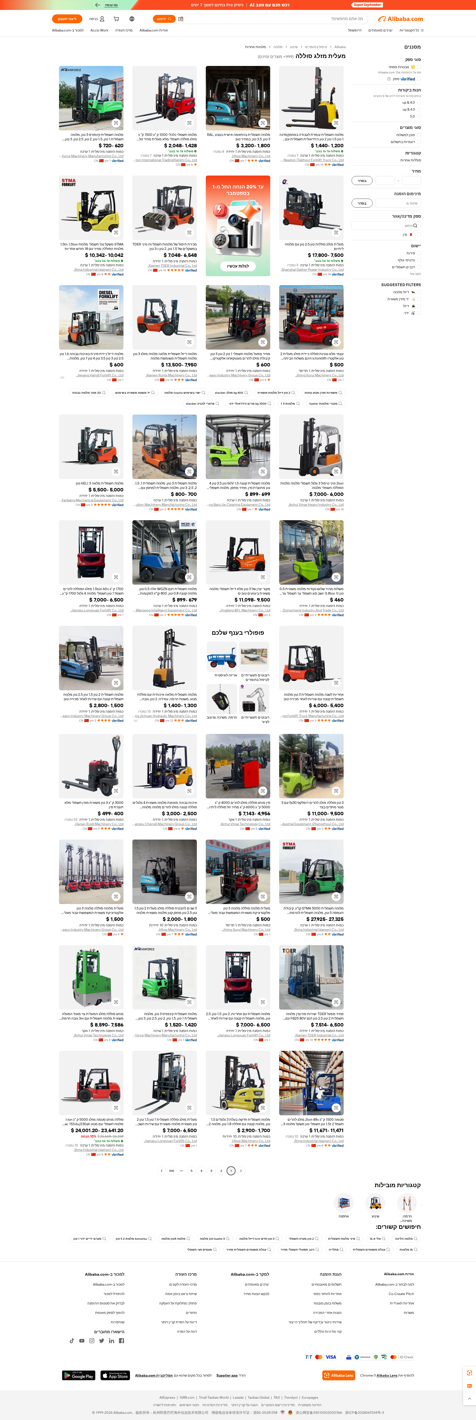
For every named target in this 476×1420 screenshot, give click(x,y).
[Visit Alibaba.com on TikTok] (72, 1341)
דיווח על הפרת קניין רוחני (179, 1322)
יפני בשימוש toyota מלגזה (182, 392)
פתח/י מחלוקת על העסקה (178, 1303)
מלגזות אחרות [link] (255, 47)
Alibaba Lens (387, 1375)
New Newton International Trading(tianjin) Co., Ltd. (164, 160)
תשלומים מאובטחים (327, 1284)
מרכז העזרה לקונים (183, 1284)
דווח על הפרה (187, 1331)
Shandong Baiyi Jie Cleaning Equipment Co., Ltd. (238, 505)
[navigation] (386, 609)
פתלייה (334, 1249)
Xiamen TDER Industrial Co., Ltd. (172, 266)
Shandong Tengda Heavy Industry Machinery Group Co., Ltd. (91, 716)
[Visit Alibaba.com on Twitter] (102, 1341)
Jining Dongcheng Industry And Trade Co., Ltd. (311, 610)
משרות (409, 1313)
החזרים (191, 1313)
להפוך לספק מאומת (109, 1313)
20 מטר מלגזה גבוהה (86, 392)
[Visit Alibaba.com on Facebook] (121, 1341)
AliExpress (167, 1397)
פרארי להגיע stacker (200, 403)
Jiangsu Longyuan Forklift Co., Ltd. (96, 610)
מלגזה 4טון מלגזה (173, 1238)
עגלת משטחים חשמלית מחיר (246, 1249)
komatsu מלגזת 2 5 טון (131, 1238)
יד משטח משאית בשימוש (132, 392)
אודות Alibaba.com (399, 1274)
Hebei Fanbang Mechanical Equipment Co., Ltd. (91, 500)
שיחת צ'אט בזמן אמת (181, 1294)
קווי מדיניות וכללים (328, 1331)
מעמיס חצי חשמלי (199, 1249)
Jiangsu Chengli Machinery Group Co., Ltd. (164, 824)
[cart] (115, 20)
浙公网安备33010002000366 (319, 1413)
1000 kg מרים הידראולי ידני (248, 403)
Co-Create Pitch (401, 1294)
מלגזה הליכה (404, 1238)
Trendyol (291, 1397)
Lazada (238, 1397)
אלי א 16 (375, 1238)
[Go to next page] (161, 1170)
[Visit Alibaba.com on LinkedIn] (112, 1341)
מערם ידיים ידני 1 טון (87, 1238)
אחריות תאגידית (402, 1303)
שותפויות (117, 1322)
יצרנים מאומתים (257, 1284)
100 (171, 1171)
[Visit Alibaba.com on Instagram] (92, 1341)
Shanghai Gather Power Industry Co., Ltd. (312, 270)
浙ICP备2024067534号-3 (364, 1413)
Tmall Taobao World (214, 1397)
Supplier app (227, 1375)
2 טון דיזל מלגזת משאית (274, 392)
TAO (276, 1397)
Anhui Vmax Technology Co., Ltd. (245, 824)
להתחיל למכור (114, 1294)
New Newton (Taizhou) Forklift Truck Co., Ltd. (311, 160)
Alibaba (340, 47)
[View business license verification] (282, 1412)
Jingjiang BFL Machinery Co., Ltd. (244, 610)
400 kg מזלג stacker (229, 392)
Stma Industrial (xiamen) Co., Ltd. (98, 270)
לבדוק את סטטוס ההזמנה (105, 1303)
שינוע (294, 47)
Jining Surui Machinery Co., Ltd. (319, 375)
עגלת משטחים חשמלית (369, 1249)
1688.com (187, 1397)
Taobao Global (258, 1397)
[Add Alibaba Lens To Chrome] (338, 1375)
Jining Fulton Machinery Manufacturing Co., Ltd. (164, 505)
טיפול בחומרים (316, 47)
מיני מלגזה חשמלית (341, 1238)
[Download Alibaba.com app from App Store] (115, 1375)
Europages (310, 1397)
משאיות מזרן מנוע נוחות (321, 392)
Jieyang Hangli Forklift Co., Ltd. (99, 375)
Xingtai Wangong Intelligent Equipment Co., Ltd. (164, 610)
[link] (469, 1372)
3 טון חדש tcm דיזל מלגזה (256, 1238)
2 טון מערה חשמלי (301, 1238)
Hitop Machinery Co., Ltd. (251, 156)
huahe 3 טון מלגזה (212, 1238)
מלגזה (278, 47)
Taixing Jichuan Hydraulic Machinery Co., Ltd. (164, 716)
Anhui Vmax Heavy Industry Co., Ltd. (316, 505)
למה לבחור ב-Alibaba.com (394, 1284)
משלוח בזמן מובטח (328, 1303)
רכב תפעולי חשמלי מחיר (297, 1249)
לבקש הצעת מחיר (256, 1294)
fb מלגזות (406, 1249)
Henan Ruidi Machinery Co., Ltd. (99, 824)
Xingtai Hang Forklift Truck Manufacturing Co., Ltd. (311, 716)
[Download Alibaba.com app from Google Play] (78, 1375)
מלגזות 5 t (288, 403)
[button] (181, 19)
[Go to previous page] (241, 1170)
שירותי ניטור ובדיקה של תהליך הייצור (315, 1322)
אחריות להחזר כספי (327, 1294)
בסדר (362, 181)
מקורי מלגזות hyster (323, 403)
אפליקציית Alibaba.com (154, 1375)
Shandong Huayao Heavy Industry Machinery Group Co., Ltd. (238, 375)
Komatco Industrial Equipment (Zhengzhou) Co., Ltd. (311, 824)
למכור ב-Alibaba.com (108, 1284)
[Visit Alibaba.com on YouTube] (82, 1341)
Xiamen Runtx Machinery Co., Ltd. (171, 375)
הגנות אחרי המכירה (327, 1313)
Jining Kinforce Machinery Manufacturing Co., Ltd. (91, 156)
